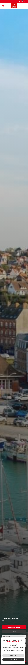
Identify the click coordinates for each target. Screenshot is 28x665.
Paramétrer (13, 655)
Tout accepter (13, 659)
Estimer (14, 632)
